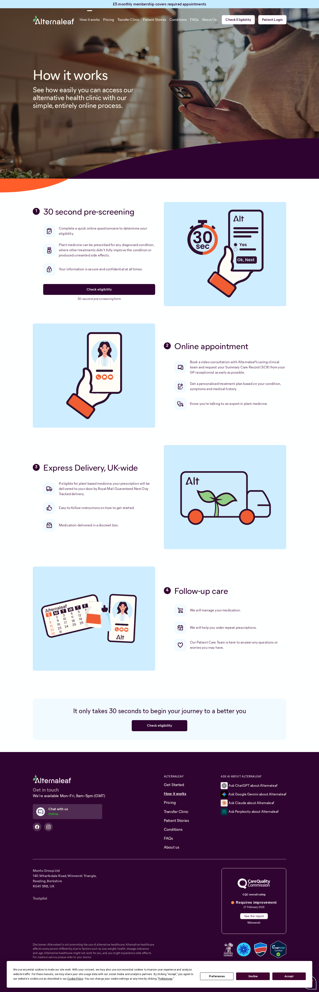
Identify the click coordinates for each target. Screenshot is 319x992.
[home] (53, 19)
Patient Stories (176, 820)
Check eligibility (99, 289)
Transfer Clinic (176, 811)
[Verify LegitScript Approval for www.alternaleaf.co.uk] (278, 949)
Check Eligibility (238, 20)
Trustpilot (40, 898)
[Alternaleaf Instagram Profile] (48, 827)
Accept (289, 976)
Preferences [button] (165, 978)
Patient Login (272, 20)
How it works (175, 793)
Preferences (217, 976)
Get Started (174, 784)
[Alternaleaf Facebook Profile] (37, 827)
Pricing (170, 802)
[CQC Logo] (254, 884)
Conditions (173, 829)
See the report (254, 916)
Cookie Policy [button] (75, 978)
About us (171, 847)
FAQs (168, 838)
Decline (253, 976)
